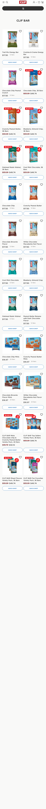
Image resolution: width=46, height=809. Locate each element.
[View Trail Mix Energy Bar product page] (12, 39)
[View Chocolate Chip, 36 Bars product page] (33, 77)
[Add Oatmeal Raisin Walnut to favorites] (20, 295)
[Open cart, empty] (42, 2)
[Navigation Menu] (3, 2)
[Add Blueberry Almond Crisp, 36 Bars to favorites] (41, 108)
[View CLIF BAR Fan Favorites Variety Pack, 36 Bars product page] (33, 465)
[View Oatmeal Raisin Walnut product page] (12, 303)
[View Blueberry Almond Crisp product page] (33, 267)
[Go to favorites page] (39, 2)
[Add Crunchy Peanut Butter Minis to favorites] (41, 335)
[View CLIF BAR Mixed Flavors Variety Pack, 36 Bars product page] (12, 465)
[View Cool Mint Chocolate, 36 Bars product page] (33, 154)
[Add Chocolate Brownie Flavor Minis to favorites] (20, 374)
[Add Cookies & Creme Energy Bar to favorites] (41, 31)
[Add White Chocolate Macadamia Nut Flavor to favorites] (41, 220)
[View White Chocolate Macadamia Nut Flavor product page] (33, 229)
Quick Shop (12, 62)
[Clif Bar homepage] (23, 2)
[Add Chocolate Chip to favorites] (20, 184)
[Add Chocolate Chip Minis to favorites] (20, 335)
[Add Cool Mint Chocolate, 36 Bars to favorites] (41, 146)
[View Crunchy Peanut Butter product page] (33, 193)
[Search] (7, 2)
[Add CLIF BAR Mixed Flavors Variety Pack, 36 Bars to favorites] (20, 457)
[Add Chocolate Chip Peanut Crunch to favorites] (20, 69)
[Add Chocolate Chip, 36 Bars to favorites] (41, 69)
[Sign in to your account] (35, 2)
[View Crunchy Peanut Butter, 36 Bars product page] (12, 116)
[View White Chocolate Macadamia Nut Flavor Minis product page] (33, 382)
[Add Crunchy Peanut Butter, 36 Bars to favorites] (20, 108)
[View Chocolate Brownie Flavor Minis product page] (12, 382)
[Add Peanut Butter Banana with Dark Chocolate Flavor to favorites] (41, 295)
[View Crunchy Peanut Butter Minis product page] (33, 344)
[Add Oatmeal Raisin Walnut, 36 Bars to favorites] (20, 146)
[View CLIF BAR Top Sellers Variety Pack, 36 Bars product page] (33, 422)
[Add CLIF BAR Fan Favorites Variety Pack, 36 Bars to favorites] (41, 457)
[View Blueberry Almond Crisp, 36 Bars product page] (33, 116)
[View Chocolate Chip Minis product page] (12, 344)
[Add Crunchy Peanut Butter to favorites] (41, 184)
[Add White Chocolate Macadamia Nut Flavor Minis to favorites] (41, 374)
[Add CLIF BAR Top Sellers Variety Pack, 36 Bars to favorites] (41, 414)
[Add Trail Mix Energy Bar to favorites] (20, 31)
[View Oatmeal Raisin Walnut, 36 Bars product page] (12, 154)
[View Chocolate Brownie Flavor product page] (12, 229)
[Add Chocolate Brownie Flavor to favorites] (20, 220)
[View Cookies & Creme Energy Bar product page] (33, 39)
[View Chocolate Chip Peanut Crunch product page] (12, 77)
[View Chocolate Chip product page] (12, 193)
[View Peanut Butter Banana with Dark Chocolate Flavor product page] (33, 303)
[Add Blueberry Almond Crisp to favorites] (41, 259)
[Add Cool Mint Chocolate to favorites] (20, 259)
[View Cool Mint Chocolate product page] (12, 267)
